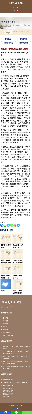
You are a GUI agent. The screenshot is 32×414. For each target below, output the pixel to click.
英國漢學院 (6, 397)
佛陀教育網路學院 (8, 385)
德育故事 (5, 326)
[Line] (4, 225)
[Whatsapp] (11, 225)
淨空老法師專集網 (8, 379)
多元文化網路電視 (8, 335)
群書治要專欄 (6, 332)
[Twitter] (8, 225)
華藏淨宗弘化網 (7, 388)
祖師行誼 (5, 318)
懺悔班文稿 (23, 39)
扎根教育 (5, 324)
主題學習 (8, 25)
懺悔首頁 (8, 39)
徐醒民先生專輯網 (8, 394)
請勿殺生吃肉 (16, 25)
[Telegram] (18, 225)
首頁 (2, 25)
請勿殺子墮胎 (23, 43)
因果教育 (5, 321)
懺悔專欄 (5, 329)
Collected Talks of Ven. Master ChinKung (15, 382)
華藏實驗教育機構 (8, 391)
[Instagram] (14, 225)
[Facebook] (1, 225)
